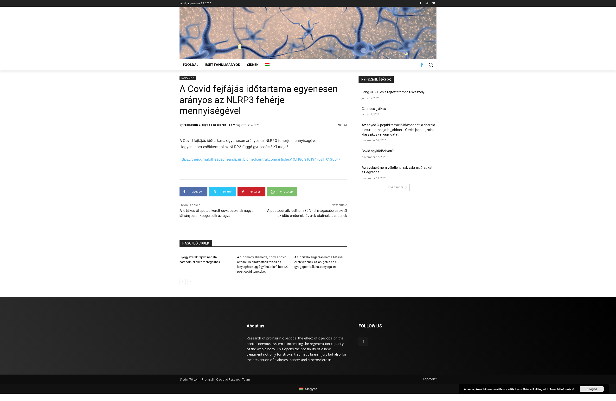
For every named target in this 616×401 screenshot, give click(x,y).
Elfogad (592, 389)
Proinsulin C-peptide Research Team (209, 124)
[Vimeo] (433, 3)
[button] (430, 64)
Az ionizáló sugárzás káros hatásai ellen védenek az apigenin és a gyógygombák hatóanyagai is (318, 262)
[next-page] (190, 282)
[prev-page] (183, 282)
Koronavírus (187, 78)
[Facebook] (420, 3)
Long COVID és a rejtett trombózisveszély (393, 92)
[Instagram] (427, 3)
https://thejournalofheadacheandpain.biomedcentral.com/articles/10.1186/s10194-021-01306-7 (260, 159)
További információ (562, 389)
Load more (396, 187)
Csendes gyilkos (374, 109)
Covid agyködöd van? (378, 151)
